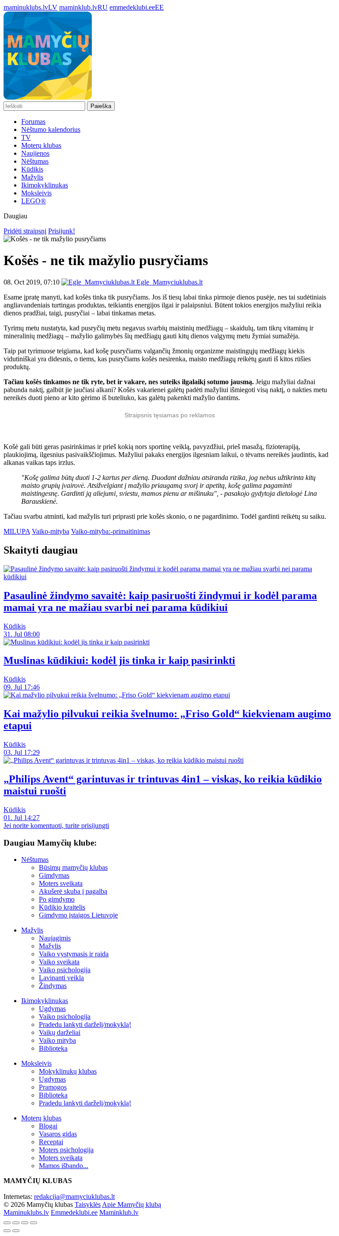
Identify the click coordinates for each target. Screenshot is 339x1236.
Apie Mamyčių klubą (131, 1204)
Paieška (100, 106)
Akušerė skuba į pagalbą (73, 891)
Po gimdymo (57, 899)
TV (26, 137)
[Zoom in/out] (33, 1222)
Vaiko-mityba (50, 531)
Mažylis (32, 177)
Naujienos (35, 153)
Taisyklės (88, 1204)
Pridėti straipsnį (25, 231)
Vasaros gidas (58, 1134)
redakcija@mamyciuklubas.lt (74, 1196)
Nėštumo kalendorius (50, 129)
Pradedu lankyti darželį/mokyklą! (85, 1024)
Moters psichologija (66, 1150)
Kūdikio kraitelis (62, 907)
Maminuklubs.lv (26, 1212)
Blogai (48, 1126)
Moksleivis (36, 193)
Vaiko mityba (57, 1040)
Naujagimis (55, 938)
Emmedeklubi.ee (74, 1212)
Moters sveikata (61, 883)
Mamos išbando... (63, 1165)
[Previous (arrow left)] (7, 1230)
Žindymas (53, 985)
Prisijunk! (61, 231)
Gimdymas (54, 875)
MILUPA (17, 531)
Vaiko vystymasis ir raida (74, 954)
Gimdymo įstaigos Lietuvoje (78, 915)
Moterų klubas (41, 145)
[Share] (15, 1222)
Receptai (51, 1142)
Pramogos (53, 1087)
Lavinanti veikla (61, 977)
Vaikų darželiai (59, 1032)
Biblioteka (53, 1048)
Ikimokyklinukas (44, 185)
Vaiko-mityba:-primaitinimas (110, 531)
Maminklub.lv (119, 1212)
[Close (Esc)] (7, 1222)
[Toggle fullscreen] (24, 1222)
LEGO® (33, 201)
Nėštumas (35, 161)
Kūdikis (32, 169)
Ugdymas (52, 1008)
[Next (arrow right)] (15, 1230)
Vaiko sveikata (59, 962)
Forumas (33, 121)
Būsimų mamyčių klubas (73, 867)
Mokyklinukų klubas (68, 1071)
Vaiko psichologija (64, 970)
